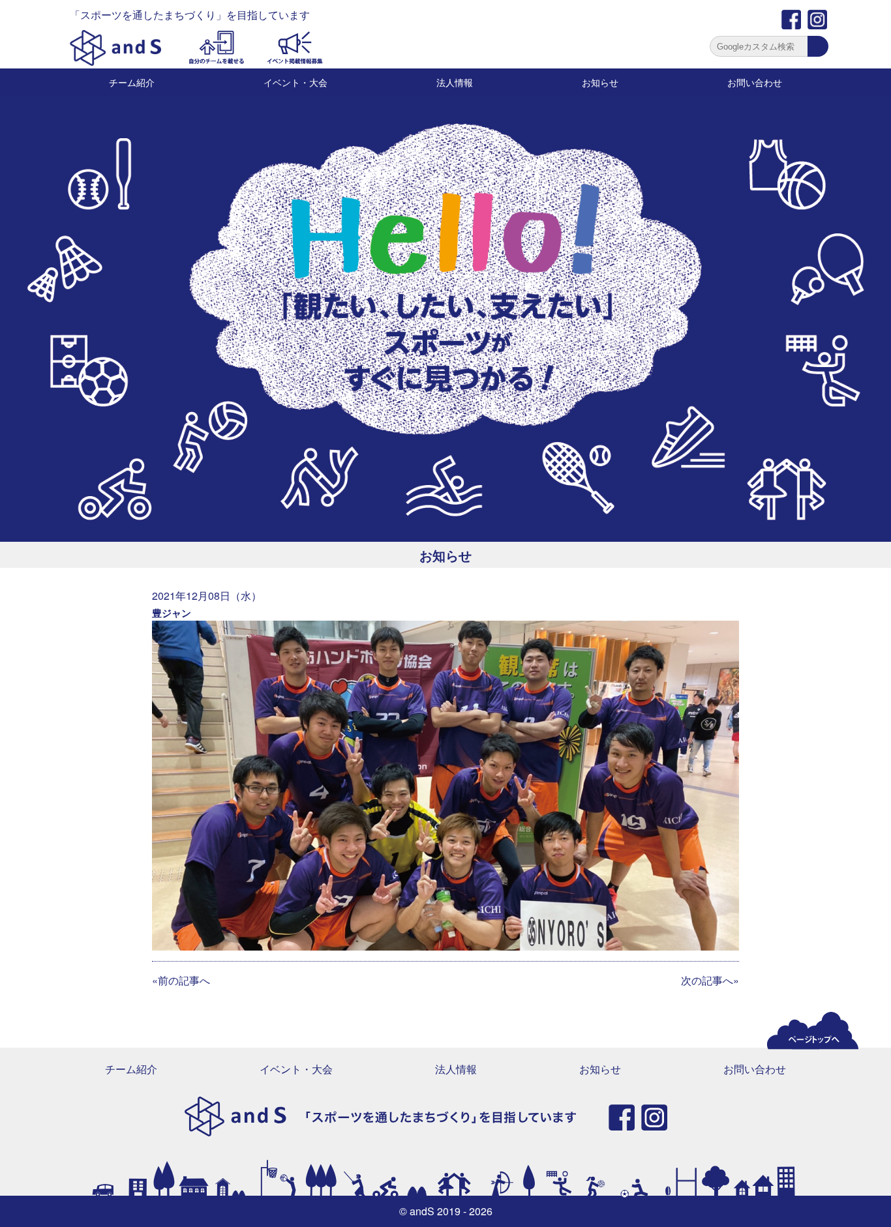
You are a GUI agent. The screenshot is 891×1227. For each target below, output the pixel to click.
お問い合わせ (754, 82)
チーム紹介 (132, 82)
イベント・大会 (295, 82)
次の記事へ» (710, 980)
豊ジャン (171, 613)
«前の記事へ (181, 980)
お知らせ (600, 82)
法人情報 (454, 82)
